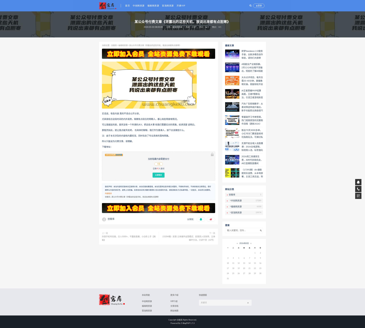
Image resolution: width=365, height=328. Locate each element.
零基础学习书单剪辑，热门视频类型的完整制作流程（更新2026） (252, 120)
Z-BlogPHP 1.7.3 (188, 323)
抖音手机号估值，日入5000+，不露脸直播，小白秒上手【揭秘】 (129, 238)
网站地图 (174, 311)
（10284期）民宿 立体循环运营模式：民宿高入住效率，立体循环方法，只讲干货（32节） (188, 238)
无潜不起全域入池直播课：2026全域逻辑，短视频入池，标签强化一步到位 (252, 147)
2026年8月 (244, 243)
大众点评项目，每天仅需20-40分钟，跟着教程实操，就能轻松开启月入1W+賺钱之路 (252, 81)
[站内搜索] (250, 5)
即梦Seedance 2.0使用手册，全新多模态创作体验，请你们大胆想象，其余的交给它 (252, 54)
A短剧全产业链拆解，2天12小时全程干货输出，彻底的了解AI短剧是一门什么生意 (252, 68)
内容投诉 (108, 193)
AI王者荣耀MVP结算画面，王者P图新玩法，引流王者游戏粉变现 (252, 94)
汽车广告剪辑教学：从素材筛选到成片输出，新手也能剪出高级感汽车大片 (252, 107)
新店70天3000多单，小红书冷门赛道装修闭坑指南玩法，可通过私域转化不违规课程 (252, 134)
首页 (127, 6)
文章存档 (174, 306)
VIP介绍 (174, 301)
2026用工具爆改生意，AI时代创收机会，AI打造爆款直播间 (252, 160)
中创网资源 (139, 6)
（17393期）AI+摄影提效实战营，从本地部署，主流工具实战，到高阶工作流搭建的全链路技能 (252, 173)
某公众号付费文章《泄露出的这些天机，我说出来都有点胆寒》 (136, 197)
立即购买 (158, 175)
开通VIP (181, 6)
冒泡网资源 (168, 6)
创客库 (114, 45)
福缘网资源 (153, 6)
